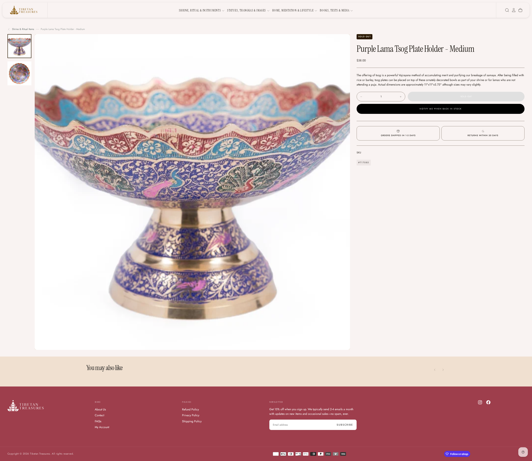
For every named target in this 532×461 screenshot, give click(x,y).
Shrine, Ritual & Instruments (200, 10)
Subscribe (345, 425)
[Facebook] (488, 402)
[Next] (443, 369)
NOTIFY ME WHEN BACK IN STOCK (441, 109)
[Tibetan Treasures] (25, 406)
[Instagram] (480, 402)
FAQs (98, 421)
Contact (99, 415)
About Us (100, 409)
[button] (507, 10)
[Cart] (520, 10)
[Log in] (513, 10)
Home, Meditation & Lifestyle (293, 10)
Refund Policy (190, 409)
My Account (102, 427)
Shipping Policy (192, 421)
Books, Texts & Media (334, 10)
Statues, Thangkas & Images (246, 10)
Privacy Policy (190, 415)
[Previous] (434, 369)
